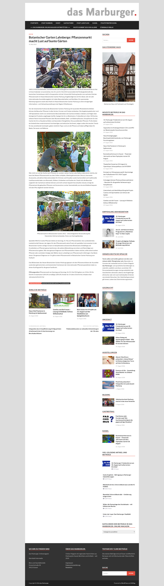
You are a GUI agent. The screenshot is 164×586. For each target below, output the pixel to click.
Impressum (69, 563)
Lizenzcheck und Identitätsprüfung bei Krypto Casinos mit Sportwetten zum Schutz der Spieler (118, 192)
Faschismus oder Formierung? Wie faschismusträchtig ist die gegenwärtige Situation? (124, 419)
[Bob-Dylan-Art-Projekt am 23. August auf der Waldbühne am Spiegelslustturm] (88, 301)
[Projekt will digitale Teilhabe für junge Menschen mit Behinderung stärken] (108, 241)
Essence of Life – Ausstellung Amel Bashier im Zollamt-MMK (125, 372)
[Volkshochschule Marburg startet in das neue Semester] (108, 399)
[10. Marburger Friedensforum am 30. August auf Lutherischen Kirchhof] (108, 216)
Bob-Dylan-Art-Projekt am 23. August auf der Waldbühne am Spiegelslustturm (86, 313)
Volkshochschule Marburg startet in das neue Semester (125, 400)
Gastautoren (68, 23)
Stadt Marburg (47, 23)
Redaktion (69, 567)
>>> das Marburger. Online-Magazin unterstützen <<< (50, 27)
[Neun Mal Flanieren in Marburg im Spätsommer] (39, 301)
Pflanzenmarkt (65, 283)
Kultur (31, 34)
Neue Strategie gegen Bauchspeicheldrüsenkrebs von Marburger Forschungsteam (117, 138)
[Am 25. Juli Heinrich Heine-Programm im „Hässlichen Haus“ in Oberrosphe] (108, 230)
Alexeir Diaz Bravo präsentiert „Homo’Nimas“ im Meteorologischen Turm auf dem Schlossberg (125, 360)
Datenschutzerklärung (73, 565)
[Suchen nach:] (118, 40)
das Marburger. (44, 583)
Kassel (94, 23)
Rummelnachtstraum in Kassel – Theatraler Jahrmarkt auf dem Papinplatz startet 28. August (117, 156)
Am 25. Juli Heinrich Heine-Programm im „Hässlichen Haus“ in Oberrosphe (125, 232)
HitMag (133, 583)
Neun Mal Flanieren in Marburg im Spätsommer (38, 312)
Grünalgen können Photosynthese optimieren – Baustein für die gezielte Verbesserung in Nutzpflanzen (118, 182)
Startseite (34, 23)
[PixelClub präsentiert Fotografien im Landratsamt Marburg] (108, 382)
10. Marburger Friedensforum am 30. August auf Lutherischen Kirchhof (124, 219)
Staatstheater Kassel (109, 23)
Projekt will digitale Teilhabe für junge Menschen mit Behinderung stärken (125, 243)
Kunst (58, 23)
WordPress (124, 583)
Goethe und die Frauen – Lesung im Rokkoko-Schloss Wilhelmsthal (63, 312)
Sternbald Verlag (106, 27)
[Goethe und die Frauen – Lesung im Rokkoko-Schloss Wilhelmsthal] (64, 301)
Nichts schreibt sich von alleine (85, 27)
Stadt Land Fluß (83, 23)
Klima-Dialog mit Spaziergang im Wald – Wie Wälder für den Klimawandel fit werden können (125, 340)
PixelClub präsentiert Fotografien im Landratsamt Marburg (125, 384)
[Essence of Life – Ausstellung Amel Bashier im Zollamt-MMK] (108, 370)
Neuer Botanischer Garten (50, 283)
